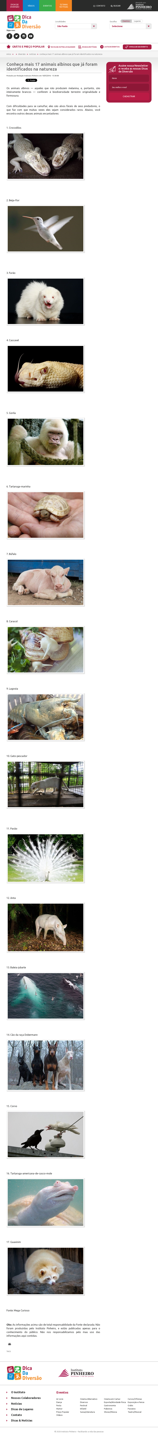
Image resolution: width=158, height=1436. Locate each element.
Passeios (132, 1409)
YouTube (31, 36)
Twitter (16, 36)
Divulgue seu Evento (138, 47)
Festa (58, 1405)
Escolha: (125, 21)
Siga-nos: (10, 30)
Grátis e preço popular (28, 46)
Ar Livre (59, 1399)
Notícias (32, 54)
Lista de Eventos (112, 47)
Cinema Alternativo (88, 1399)
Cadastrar (129, 96)
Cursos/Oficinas (135, 1399)
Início (8, 54)
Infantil (83, 1409)
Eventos (126, 21)
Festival (83, 1405)
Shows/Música (110, 1412)
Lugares (137, 21)
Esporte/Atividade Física (115, 1402)
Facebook (9, 36)
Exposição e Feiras (136, 1402)
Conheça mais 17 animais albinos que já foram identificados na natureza (71, 54)
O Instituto (18, 1392)
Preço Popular (62, 1412)
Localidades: (60, 22)
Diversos (84, 1402)
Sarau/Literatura (87, 1412)
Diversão (22, 54)
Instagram (24, 36)
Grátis (130, 1405)
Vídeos (59, 1415)
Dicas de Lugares (22, 1409)
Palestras (108, 1409)
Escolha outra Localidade (63, 47)
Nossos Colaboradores (26, 1397)
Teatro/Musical (134, 1412)
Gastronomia (110, 1405)
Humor (59, 1409)
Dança (59, 1402)
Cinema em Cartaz (112, 1399)
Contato (16, 1414)
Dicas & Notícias (89, 47)
